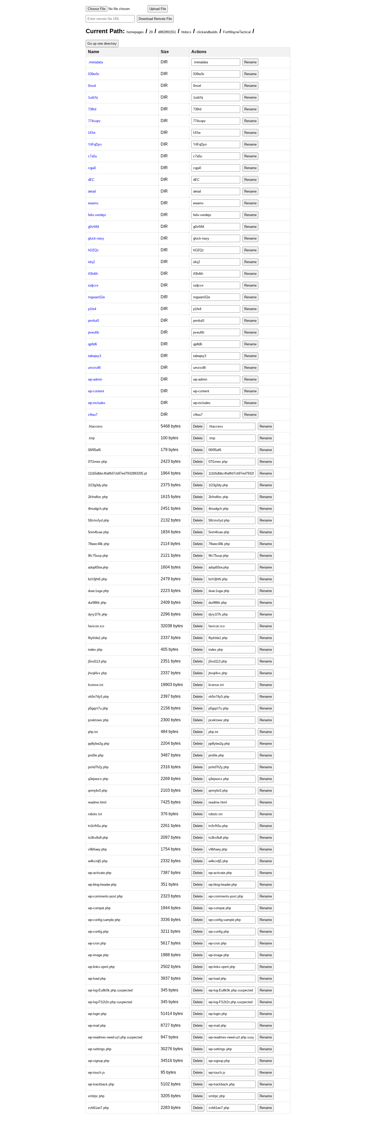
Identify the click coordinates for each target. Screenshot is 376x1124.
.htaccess (95, 426)
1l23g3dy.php (97, 485)
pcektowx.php (98, 720)
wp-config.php (98, 931)
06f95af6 (94, 450)
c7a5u (92, 156)
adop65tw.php (98, 567)
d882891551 (167, 32)
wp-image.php (98, 955)
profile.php (95, 755)
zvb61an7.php (98, 1108)
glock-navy (96, 238)
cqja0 (92, 168)
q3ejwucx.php (98, 779)
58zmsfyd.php (98, 520)
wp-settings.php (99, 1049)
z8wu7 (92, 415)
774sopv (94, 121)
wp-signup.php (98, 1061)
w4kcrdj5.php (97, 861)
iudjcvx (93, 285)
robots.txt (95, 814)
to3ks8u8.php (98, 837)
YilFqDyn (95, 144)
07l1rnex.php (97, 462)
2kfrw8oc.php (98, 497)
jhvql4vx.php (97, 673)
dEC (91, 180)
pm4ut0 (93, 321)
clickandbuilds (207, 32)
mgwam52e (96, 297)
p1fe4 (92, 309)
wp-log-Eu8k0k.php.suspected (110, 990)
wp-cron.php (97, 943)
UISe (91, 133)
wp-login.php (97, 1014)
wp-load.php (97, 978)
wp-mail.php (97, 1025)
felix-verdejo (97, 215)
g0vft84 (93, 227)
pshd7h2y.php (98, 767)
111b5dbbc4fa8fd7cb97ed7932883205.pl (117, 473)
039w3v (93, 74)
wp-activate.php (99, 873)
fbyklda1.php (97, 638)
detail (92, 191)
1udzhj (93, 97)
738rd (92, 109)
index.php (95, 650)
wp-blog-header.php (102, 884)
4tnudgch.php (98, 509)
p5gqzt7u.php (98, 708)
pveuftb (93, 332)
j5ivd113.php (97, 661)
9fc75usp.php (98, 556)
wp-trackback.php (101, 1084)
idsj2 (91, 262)
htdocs (186, 32)
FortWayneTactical (237, 32)
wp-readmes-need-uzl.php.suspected (115, 1037)
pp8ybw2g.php (98, 744)
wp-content (96, 391)
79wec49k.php (98, 544)
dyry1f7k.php (97, 614)
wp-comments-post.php (105, 896)
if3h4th (93, 274)
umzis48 (94, 368)
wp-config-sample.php (104, 920)
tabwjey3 (94, 356)
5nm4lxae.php (98, 532)
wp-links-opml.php (101, 967)
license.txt (95, 685)
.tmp (91, 438)
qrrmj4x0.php (97, 790)
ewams (93, 203)
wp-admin (95, 379)
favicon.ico (96, 626)
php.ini (93, 732)
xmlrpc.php (96, 1096)
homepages (135, 32)
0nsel (92, 86)
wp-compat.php (99, 908)
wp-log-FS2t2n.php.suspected (110, 1002)
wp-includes (96, 403)
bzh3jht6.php (97, 579)
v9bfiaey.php (97, 849)
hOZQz (93, 250)
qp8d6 (92, 344)
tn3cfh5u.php (97, 826)
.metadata (95, 62)
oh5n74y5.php (98, 697)
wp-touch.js (96, 1072)
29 (151, 32)
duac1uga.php (98, 591)
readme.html (97, 802)
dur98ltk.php (97, 603)
